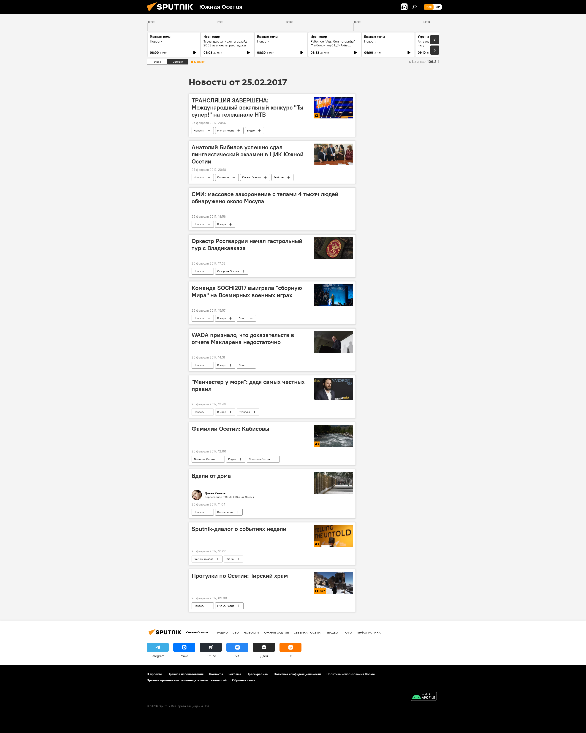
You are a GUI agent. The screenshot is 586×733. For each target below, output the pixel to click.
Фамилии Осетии (204, 459)
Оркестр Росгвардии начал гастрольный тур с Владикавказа (247, 244)
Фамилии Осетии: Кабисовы (230, 428)
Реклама (234, 674)
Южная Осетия (251, 177)
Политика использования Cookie (350, 674)
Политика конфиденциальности (297, 674)
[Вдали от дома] (333, 483)
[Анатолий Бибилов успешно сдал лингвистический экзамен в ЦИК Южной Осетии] (333, 154)
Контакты (216, 674)
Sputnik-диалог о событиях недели (239, 528)
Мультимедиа (225, 130)
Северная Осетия (228, 271)
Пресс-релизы (257, 674)
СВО (236, 632)
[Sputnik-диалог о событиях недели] (333, 536)
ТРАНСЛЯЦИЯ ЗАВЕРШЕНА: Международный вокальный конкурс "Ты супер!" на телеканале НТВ (247, 107)
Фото (347, 632)
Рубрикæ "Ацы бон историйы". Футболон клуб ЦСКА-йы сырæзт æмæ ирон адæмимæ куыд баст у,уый (333, 47)
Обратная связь (243, 680)
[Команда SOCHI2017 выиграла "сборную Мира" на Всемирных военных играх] (333, 295)
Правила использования (185, 674)
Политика (223, 177)
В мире (221, 224)
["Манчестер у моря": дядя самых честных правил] (333, 389)
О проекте (154, 674)
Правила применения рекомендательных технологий (187, 680)
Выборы (279, 177)
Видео (251, 130)
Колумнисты (225, 512)
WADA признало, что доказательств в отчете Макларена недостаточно (243, 338)
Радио (232, 459)
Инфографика (369, 632)
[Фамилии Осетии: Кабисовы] (333, 436)
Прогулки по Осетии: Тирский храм (240, 575)
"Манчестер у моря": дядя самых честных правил (248, 385)
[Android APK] (423, 697)
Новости (156, 41)
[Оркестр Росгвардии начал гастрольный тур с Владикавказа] (333, 248)
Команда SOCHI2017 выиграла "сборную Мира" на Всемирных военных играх (247, 291)
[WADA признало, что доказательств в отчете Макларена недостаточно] (333, 342)
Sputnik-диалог (203, 559)
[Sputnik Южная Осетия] (171, 13)
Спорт (243, 318)
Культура (244, 412)
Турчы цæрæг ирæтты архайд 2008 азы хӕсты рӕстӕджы (225, 43)
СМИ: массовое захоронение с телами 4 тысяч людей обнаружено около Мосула (265, 197)
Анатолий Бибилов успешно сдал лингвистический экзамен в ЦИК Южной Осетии (248, 154)
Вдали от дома (211, 475)
